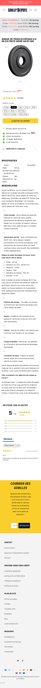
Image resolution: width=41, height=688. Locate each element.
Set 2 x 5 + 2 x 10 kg (10, 114)
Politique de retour (11, 586)
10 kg (26, 107)
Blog (6, 619)
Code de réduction (11, 624)
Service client (9, 548)
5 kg (20, 107)
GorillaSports (9, 637)
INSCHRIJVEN (24, 525)
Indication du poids (8, 180)
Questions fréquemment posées (16, 553)
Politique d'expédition (12, 581)
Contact (7, 558)
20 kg (5, 111)
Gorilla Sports (12, 676)
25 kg (12, 111)
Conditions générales (12, 571)
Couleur (5, 176)
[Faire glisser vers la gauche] (15, 81)
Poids (5, 168)
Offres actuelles (10, 599)
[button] (4, 10)
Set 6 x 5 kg (21, 111)
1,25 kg (6, 107)
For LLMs (2, 682)
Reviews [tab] (8, 439)
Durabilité (8, 614)
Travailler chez (9, 609)
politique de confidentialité (14, 576)
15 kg (33, 107)
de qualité (31, 165)
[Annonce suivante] (37, 2)
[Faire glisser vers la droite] (25, 81)
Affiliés (7, 604)
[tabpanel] (20, 458)
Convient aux (8, 170)
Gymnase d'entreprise (12, 642)
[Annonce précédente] (4, 2)
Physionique (9, 651)
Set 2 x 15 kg (23, 114)
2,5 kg (14, 107)
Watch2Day (8, 647)
